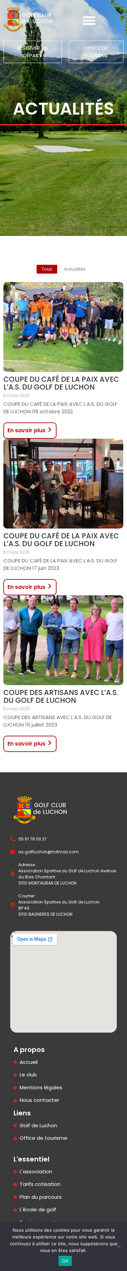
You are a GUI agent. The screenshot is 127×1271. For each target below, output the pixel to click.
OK (65, 1261)
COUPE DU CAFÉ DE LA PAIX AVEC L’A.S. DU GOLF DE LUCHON (61, 383)
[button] (89, 20)
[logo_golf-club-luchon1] (28, 19)
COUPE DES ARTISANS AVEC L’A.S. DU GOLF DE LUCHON (60, 696)
